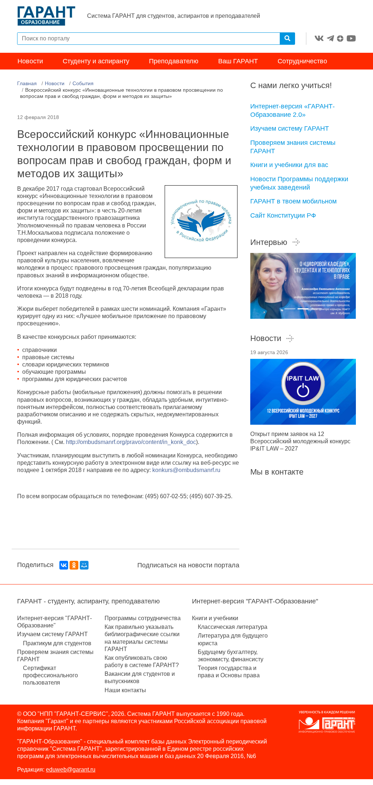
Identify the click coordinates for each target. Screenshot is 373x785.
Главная (27, 83)
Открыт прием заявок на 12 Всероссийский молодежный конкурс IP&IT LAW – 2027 (300, 441)
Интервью (268, 242)
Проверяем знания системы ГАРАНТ (292, 147)
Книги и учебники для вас (289, 165)
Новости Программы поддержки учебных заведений (299, 183)
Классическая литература (232, 627)
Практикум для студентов (57, 643)
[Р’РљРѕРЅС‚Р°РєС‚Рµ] (63, 565)
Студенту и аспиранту (96, 61)
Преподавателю (174, 61)
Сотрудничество (302, 61)
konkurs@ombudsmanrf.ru (186, 470)
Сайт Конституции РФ (283, 215)
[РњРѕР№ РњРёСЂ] (84, 565)
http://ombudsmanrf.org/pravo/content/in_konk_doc (131, 442)
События (83, 83)
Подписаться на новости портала (188, 565)
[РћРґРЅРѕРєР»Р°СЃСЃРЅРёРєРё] (74, 565)
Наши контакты (125, 690)
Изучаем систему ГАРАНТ (289, 128)
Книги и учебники (215, 618)
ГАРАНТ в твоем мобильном (293, 201)
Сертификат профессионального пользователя (50, 675)
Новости (30, 61)
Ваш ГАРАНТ (238, 61)
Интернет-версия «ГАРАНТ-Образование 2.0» (292, 110)
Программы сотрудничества (143, 618)
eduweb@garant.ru (70, 769)
